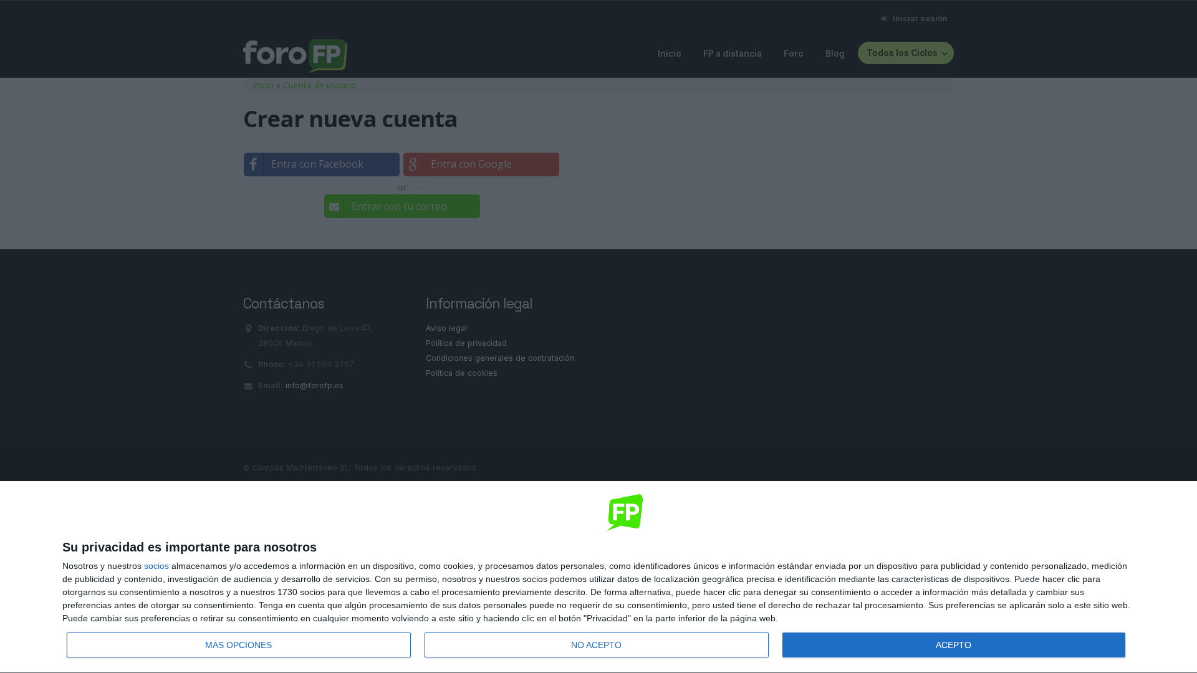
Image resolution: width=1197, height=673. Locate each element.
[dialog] (598, 577)
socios (156, 565)
